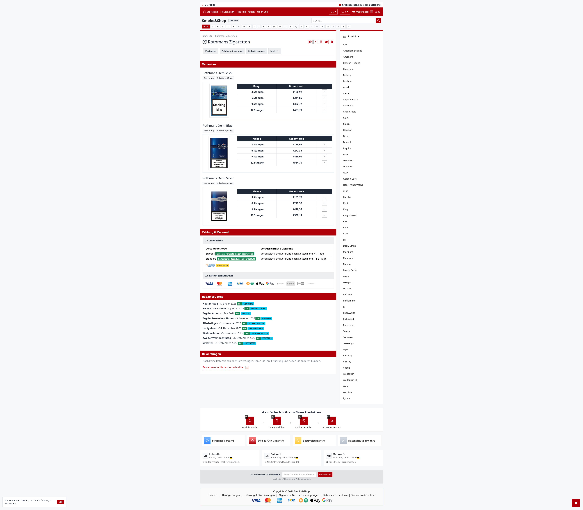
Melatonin (348, 257)
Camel (346, 93)
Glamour (348, 166)
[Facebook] (310, 42)
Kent (345, 203)
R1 (344, 306)
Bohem (347, 75)
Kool (345, 227)
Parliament (349, 300)
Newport (348, 282)
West (345, 385)
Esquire (347, 148)
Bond (346, 87)
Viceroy (347, 361)
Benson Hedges (351, 62)
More (346, 276)
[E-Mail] (326, 42)
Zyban (346, 398)
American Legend (352, 50)
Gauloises (348, 160)
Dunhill (347, 142)
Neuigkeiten (227, 11)
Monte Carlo (350, 270)
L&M (345, 233)
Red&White (349, 312)
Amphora (348, 56)
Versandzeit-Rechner (363, 495)
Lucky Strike (349, 245)
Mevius (347, 264)
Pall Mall (347, 294)
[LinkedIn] (321, 42)
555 (345, 44)
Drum (346, 135)
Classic (346, 123)
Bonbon (347, 81)
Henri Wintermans (353, 184)
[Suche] (378, 20)
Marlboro (348, 251)
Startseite (212, 11)
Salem (346, 331)
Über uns (262, 11)
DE (332, 11)
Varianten (210, 51)
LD (344, 239)
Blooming (348, 68)
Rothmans (348, 324)
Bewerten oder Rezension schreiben (223, 367)
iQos (345, 190)
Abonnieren (325, 474)
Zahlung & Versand (232, 51)
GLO (345, 172)
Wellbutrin (348, 373)
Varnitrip (347, 355)
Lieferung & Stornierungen (259, 495)
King (345, 209)
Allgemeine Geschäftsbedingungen (299, 495)
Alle (205, 26)
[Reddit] (332, 42)
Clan (345, 117)
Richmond (348, 318)
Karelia (347, 196)
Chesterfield (349, 111)
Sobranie (348, 337)
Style (345, 349)
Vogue (346, 367)
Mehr (273, 51)
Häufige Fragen (246, 11)
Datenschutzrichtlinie (335, 495)
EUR (344, 11)
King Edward (350, 215)
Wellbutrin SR (350, 379)
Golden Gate (350, 178)
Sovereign (348, 343)
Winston (347, 392)
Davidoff (347, 129)
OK (60, 502)
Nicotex (347, 288)
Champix (348, 105)
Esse (345, 154)
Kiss (345, 221)
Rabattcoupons (256, 51)
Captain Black (350, 99)
